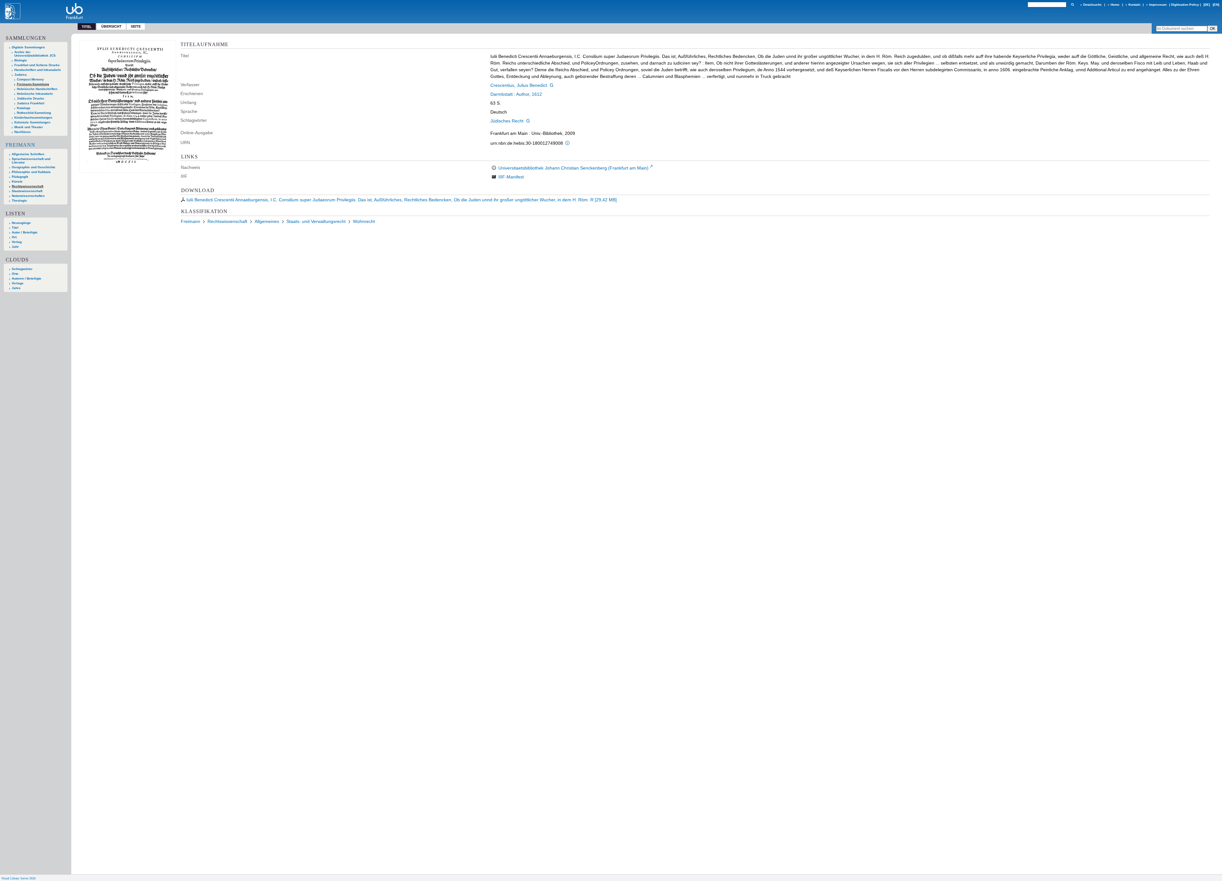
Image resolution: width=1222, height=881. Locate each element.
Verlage (18, 283)
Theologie (19, 200)
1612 (537, 94)
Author (522, 94)
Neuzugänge (21, 223)
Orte (15, 273)
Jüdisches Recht (506, 120)
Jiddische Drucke (30, 98)
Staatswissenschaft (27, 191)
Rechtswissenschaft (27, 186)
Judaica (20, 74)
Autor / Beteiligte (25, 232)
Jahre (16, 288)
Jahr (15, 246)
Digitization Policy (1185, 4)
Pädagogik (20, 176)
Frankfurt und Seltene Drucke (37, 65)
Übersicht (111, 26)
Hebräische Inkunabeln (35, 93)
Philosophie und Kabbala (31, 172)
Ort (14, 237)
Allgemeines (267, 221)
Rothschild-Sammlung (34, 112)
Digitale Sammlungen (28, 47)
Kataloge (24, 108)
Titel (15, 227)
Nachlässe (22, 132)
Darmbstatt (501, 94)
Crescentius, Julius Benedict (518, 85)
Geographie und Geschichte (33, 167)
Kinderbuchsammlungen (33, 117)
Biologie (20, 60)
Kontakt (1134, 4)
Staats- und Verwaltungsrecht (316, 221)
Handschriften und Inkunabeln (37, 70)
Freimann (20, 145)
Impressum (1158, 4)
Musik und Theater (28, 127)
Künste (17, 181)
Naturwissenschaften (28, 196)
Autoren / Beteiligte (26, 278)
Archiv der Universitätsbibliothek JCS (35, 53)
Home (1115, 4)
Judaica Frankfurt (30, 103)
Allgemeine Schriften (28, 154)
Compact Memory (30, 79)
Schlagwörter (22, 269)
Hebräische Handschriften (37, 89)
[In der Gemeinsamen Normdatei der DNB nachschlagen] (551, 85)
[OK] (1072, 4)
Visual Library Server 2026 (18, 878)
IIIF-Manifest (511, 176)
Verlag (17, 242)
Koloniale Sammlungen (32, 122)
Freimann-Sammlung (33, 84)
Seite (136, 26)
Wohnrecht (364, 221)
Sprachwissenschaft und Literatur (31, 160)
